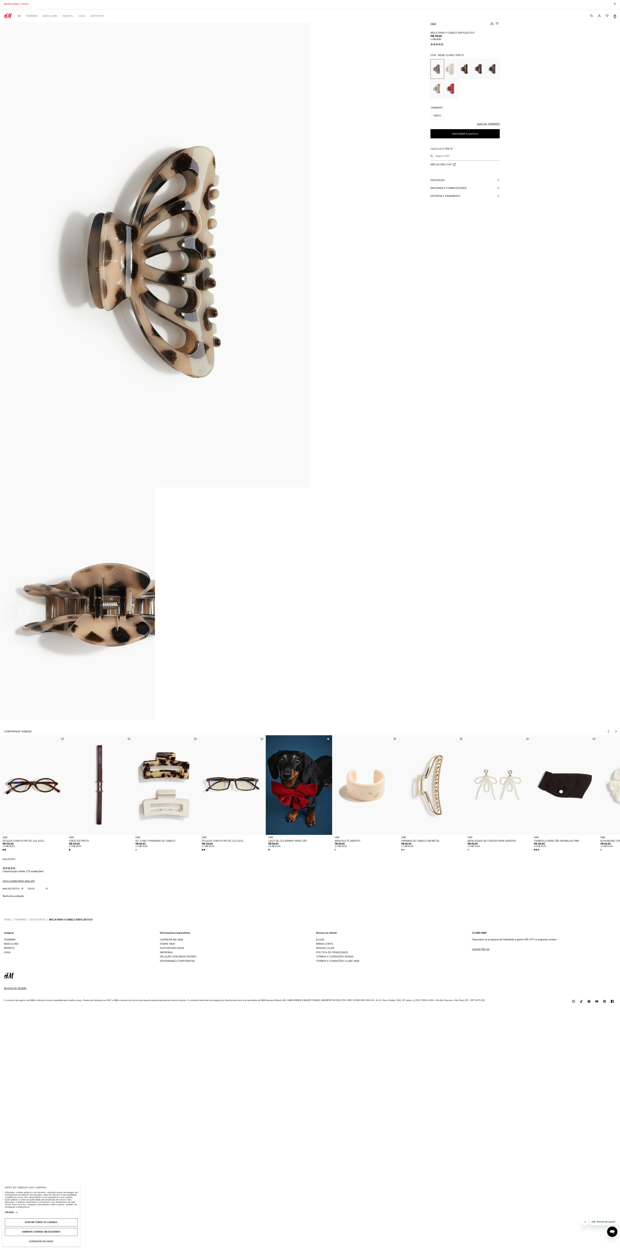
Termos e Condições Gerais (335, 956)
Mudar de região (15, 988)
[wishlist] (607, 16)
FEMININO (32, 16)
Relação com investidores (178, 956)
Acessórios (38, 919)
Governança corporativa (177, 961)
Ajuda (320, 939)
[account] (599, 16)
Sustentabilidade (172, 948)
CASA (81, 16)
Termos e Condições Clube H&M (337, 961)
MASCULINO (50, 16)
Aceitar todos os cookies (41, 1222)
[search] (591, 16)
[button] (33, 785)
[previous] (608, 731)
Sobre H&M (167, 943)
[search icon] (431, 156)
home (7, 919)
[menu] (19, 16)
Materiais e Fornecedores (448, 188)
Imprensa (166, 952)
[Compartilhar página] (492, 23)
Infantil (9, 948)
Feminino (20, 919)
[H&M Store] (8, 16)
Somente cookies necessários (41, 1232)
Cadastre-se (481, 949)
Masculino (11, 943)
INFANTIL (67, 16)
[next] (616, 731)
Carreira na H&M (171, 939)
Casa (7, 952)
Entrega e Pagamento (445, 196)
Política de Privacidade (332, 952)
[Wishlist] (497, 23)
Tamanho (436, 107)
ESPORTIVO (97, 16)
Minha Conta (324, 943)
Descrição (437, 180)
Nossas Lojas (325, 948)
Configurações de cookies (41, 1241)
